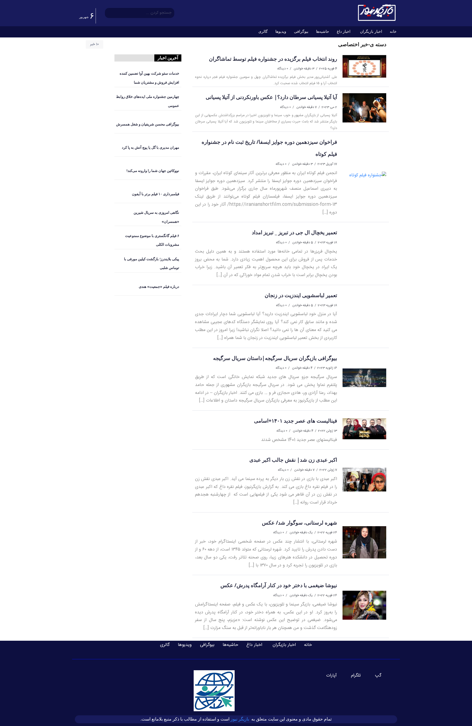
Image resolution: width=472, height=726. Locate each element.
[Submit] (109, 13)
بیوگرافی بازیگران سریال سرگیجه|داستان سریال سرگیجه (275, 358)
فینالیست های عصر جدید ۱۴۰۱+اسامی (295, 420)
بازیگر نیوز (240, 719)
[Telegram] (359, 675)
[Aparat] (335, 675)
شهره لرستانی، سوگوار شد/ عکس (299, 522)
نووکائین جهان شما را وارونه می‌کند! (152, 170)
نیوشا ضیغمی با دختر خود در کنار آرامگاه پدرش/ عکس (278, 585)
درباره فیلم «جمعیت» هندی (159, 286)
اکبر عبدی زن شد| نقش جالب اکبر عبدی (293, 459)
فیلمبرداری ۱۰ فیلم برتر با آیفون (155, 193)
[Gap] (381, 675)
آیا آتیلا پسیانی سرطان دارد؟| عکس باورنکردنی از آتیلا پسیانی (271, 97)
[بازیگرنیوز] (376, 13)
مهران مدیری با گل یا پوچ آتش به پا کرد (150, 147)
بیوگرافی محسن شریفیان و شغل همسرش (147, 124)
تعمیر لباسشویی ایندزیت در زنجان (301, 295)
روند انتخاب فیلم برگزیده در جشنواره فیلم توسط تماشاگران (273, 58)
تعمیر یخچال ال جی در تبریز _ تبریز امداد (294, 232)
